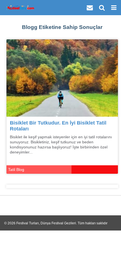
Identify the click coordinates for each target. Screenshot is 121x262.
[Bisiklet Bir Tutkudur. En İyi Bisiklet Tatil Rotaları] (62, 77)
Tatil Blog (16, 169)
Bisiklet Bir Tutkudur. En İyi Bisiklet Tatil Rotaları (58, 126)
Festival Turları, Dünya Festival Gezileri (46, 223)
